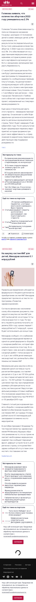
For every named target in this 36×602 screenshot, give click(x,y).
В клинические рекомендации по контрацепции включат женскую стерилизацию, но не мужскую (19, 160)
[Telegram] (3, 577)
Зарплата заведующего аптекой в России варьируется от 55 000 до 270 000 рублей (19, 182)
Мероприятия (8, 572)
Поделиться (15, 234)
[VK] (12, 577)
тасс (4, 147)
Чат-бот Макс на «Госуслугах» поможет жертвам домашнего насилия (18, 189)
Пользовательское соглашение (15, 568)
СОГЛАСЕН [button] (18, 598)
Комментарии (28, 234)
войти (4, 239)
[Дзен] (8, 577)
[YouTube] (17, 577)
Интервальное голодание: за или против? (18, 227)
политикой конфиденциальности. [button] (14, 592)
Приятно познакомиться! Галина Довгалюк (18, 222)
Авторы (28, 565)
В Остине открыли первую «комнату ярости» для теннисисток (16, 168)
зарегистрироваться (18, 239)
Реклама (18, 565)
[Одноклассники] (21, 577)
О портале (7, 565)
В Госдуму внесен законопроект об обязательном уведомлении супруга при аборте (19, 175)
